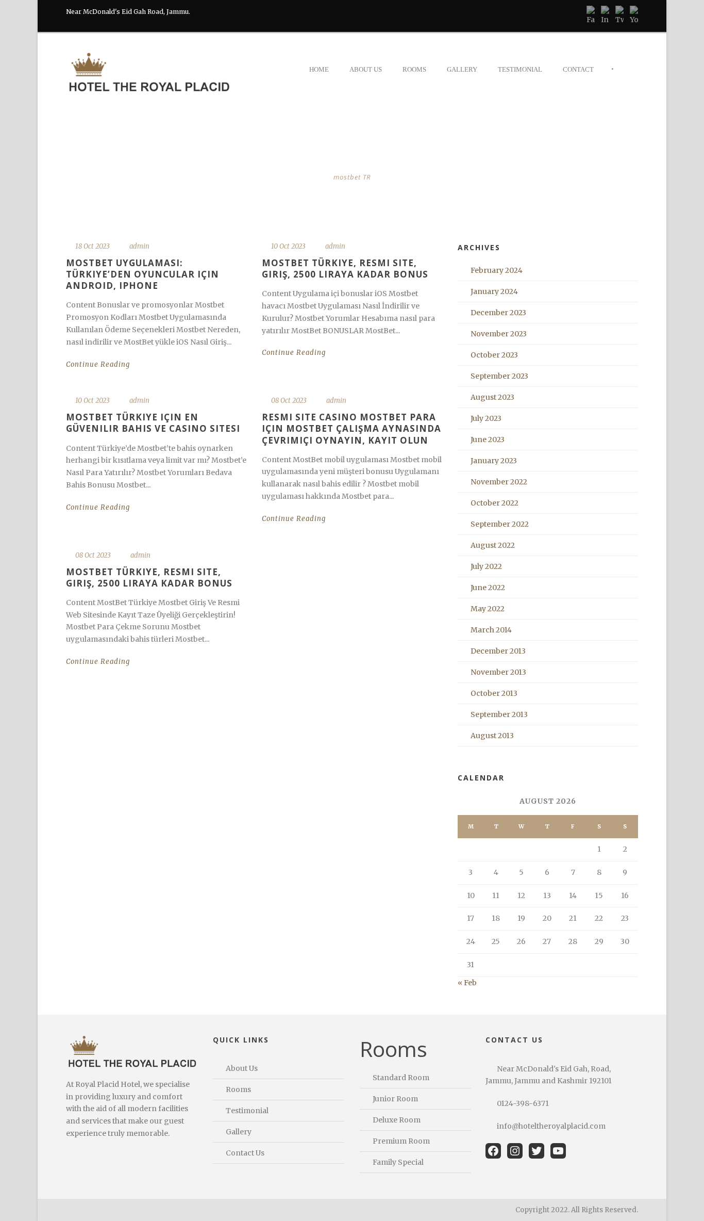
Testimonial (520, 69)
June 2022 (488, 587)
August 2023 (492, 397)
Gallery (462, 69)
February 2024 (497, 270)
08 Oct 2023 (289, 400)
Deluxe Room (397, 1120)
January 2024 (494, 291)
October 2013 (494, 693)
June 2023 (488, 439)
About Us (365, 69)
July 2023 (486, 418)
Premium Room (401, 1141)
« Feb (467, 982)
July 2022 (486, 566)
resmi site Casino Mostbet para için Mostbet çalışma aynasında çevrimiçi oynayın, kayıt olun (351, 428)
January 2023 (494, 460)
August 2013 (492, 735)
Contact (578, 69)
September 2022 (500, 524)
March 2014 (491, 629)
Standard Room (401, 1077)
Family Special (398, 1162)
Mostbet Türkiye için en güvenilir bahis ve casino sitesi (153, 422)
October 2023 (494, 355)
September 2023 (499, 376)
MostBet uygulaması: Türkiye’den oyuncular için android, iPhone (142, 274)
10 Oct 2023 (288, 246)
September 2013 (499, 714)
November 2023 (499, 333)
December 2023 (498, 312)
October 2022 (494, 503)
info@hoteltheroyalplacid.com (551, 1126)
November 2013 (498, 672)
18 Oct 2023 (92, 246)
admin (139, 246)
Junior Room (395, 1098)
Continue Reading (98, 364)
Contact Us (245, 1153)
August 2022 (493, 545)
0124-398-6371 (523, 1103)
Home (319, 69)
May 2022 (488, 608)
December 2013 (498, 651)
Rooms (414, 69)
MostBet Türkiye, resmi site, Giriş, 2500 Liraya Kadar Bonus (345, 268)
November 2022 (499, 481)
